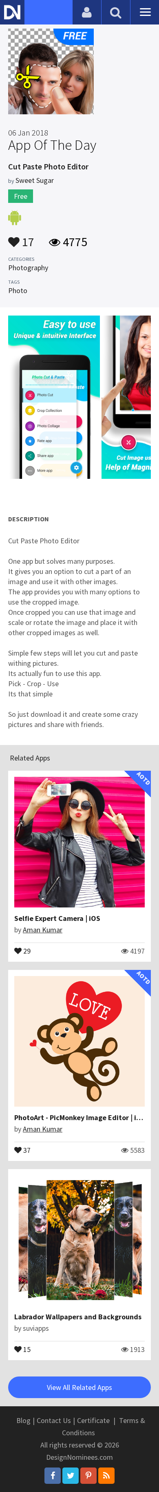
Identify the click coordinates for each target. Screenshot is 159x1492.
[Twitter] (70, 1476)
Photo (17, 290)
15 (26, 1349)
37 (26, 1149)
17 (27, 238)
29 (26, 950)
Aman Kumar (42, 929)
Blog (23, 1420)
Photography (28, 267)
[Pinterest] (88, 1476)
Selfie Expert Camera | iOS (57, 918)
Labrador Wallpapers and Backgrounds (77, 1316)
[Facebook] (52, 1476)
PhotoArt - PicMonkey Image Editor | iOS (80, 1117)
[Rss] (106, 1476)
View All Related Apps (79, 1387)
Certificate (93, 1420)
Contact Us (54, 1420)
